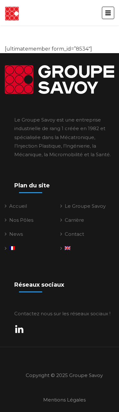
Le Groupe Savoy (85, 206)
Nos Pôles (21, 220)
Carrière (74, 220)
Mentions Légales (64, 400)
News (16, 234)
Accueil (18, 206)
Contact (74, 234)
